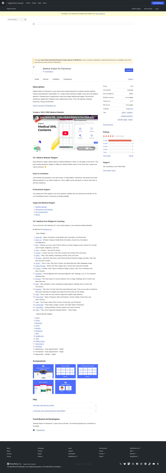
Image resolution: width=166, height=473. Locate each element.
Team (37, 302)
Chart (37, 250)
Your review (106, 156)
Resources (38, 323)
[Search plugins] (25, 19)
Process (38, 268)
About (8, 448)
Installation (55, 79)
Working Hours (40, 341)
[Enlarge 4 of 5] (51, 382)
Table (37, 294)
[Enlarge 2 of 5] (73, 366)
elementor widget (122, 119)
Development (67, 79)
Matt (132, 451)
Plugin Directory (11, 8)
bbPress (133, 453)
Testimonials (39, 305)
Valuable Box (39, 336)
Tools (37, 339)
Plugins (40, 453)
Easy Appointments (41, 212)
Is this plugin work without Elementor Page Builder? (49, 411)
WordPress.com (135, 448)
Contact (38, 253)
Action (37, 318)
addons (124, 112)
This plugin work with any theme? (43, 405)
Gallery (37, 255)
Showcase (41, 448)
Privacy (9, 456)
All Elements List (50, 105)
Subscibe (38, 289)
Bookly (37, 215)
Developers (71, 453)
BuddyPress (134, 456)
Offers (37, 326)
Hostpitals (38, 346)
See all (131, 156)
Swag (101, 456)
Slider (37, 284)
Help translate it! (100, 13)
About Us (38, 240)
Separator (38, 274)
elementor (129, 112)
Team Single (39, 297)
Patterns (40, 456)
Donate (102, 453)
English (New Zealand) (29, 464)
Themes (40, 451)
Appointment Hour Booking (44, 209)
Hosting (9, 453)
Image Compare (40, 266)
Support (130, 79)
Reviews (45, 79)
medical (130, 119)
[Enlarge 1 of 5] (51, 366)
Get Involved (103, 448)
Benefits (38, 328)
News (8, 451)
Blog (36, 245)
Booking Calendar (41, 207)
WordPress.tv (73, 456)
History (37, 263)
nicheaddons (49, 71)
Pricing (37, 320)
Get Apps (38, 258)
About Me (38, 237)
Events (101, 451)
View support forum (109, 170)
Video (37, 310)
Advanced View (108, 124)
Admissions (39, 331)
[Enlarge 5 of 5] (73, 382)
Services (38, 279)
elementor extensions (126, 116)
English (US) (129, 108)
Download (129, 70)
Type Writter (39, 307)
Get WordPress (158, 3)
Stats (37, 333)
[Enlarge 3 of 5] (96, 366)
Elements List (47, 229)
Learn (70, 448)
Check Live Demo (38, 105)
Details (37, 79)
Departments (39, 344)
